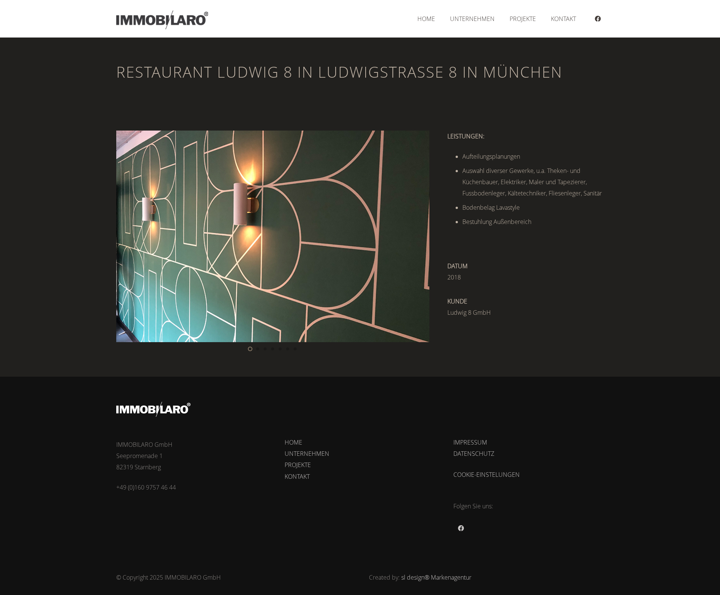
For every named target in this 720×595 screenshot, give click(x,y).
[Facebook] (598, 19)
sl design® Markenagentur (436, 577)
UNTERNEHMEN (307, 453)
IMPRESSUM (470, 442)
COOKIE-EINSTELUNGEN (486, 474)
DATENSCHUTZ (473, 453)
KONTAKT (297, 476)
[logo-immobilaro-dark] (162, 20)
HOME (293, 442)
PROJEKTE (298, 465)
